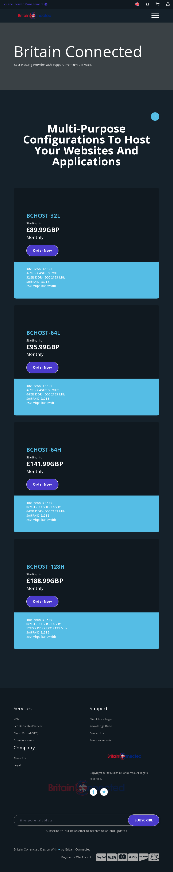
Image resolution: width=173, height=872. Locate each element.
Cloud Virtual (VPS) (26, 733)
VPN (16, 719)
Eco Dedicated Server (28, 726)
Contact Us (97, 733)
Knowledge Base (101, 726)
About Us (20, 758)
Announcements (101, 740)
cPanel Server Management (24, 4)
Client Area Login (101, 719)
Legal (17, 765)
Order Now (42, 250)
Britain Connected (78, 849)
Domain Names (24, 740)
